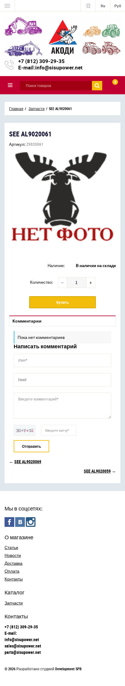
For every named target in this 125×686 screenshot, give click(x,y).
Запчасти (14, 603)
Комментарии (27, 321)
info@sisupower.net (59, 67)
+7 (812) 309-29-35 (41, 61)
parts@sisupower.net (23, 652)
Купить (62, 302)
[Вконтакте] (20, 522)
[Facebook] (9, 522)
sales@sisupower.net (23, 646)
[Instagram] (30, 522)
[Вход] (88, 6)
